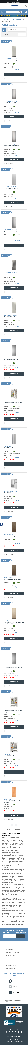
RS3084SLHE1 (7, 626)
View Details (14, 74)
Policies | (14, 1039)
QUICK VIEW (14, 52)
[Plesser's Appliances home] (15, 6)
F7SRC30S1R (7, 149)
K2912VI (6, 759)
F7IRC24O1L (6, 320)
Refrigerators (19, 19)
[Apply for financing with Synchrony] (14, 16)
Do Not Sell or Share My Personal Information (14, 1041)
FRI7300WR (6, 804)
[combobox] (17, 30)
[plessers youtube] (15, 1032)
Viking (9, 534)
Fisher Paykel (11, 621)
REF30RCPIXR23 (8, 671)
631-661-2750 (9, 951)
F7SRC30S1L (7, 106)
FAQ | (18, 1039)
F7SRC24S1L (7, 235)
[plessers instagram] (18, 1032)
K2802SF (6, 451)
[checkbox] (4, 78)
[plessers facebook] (7, 1032)
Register (20, 936)
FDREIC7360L (7, 583)
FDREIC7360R (7, 540)
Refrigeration (10, 19)
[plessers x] (9, 1032)
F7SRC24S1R (7, 278)
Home (3, 19)
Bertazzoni (11, 358)
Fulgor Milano (10, 59)
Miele (7, 401)
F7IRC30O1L (6, 192)
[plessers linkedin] (12, 1032)
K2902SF (6, 406)
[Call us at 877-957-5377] (10, 992)
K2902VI (6, 714)
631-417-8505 (9, 967)
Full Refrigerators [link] (6, 21)
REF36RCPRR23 (7, 496)
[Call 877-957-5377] (26, 6)
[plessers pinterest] (21, 1032)
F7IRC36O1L (6, 64)
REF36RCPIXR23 (8, 363)
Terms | (10, 1039)
